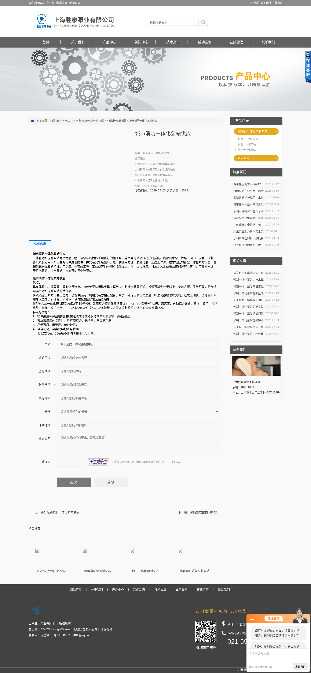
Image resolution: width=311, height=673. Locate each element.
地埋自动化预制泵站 (97, 571)
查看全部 (244, 158)
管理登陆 (79, 629)
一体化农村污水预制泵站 (49, 571)
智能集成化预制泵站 (203, 512)
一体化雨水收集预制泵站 (193, 571)
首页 (46, 42)
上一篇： (41, 512)
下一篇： (184, 512)
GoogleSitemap (61, 629)
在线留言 (277, 2)
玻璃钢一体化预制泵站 (252, 131)
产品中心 (109, 42)
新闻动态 (141, 42)
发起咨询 (300, 666)
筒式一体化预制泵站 (145, 571)
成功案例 (205, 42)
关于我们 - (255, 2)
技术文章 (173, 42)
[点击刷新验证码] (98, 462)
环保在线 (106, 629)
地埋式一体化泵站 (248, 139)
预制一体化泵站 (247, 144)
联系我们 (268, 42)
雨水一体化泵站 (247, 149)
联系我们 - (266, 2)
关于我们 (78, 42)
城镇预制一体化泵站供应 (63, 512)
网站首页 (55, 120)
